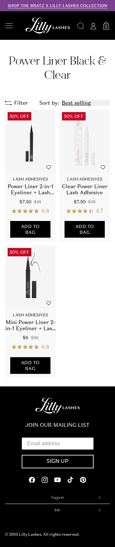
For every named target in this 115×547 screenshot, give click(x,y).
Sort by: (49, 103)
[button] (12, 26)
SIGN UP (58, 461)
